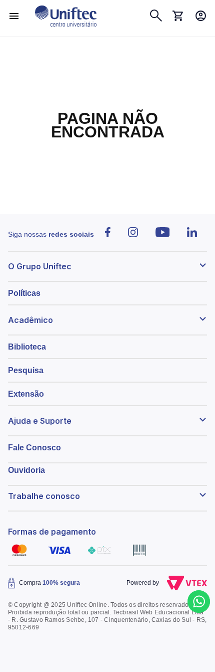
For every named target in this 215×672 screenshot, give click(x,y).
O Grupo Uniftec (40, 266)
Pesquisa (26, 370)
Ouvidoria (26, 470)
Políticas (24, 293)
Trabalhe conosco (44, 496)
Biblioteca (27, 347)
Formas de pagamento (52, 532)
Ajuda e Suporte (40, 421)
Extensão (26, 394)
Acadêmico (30, 320)
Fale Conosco (34, 447)
